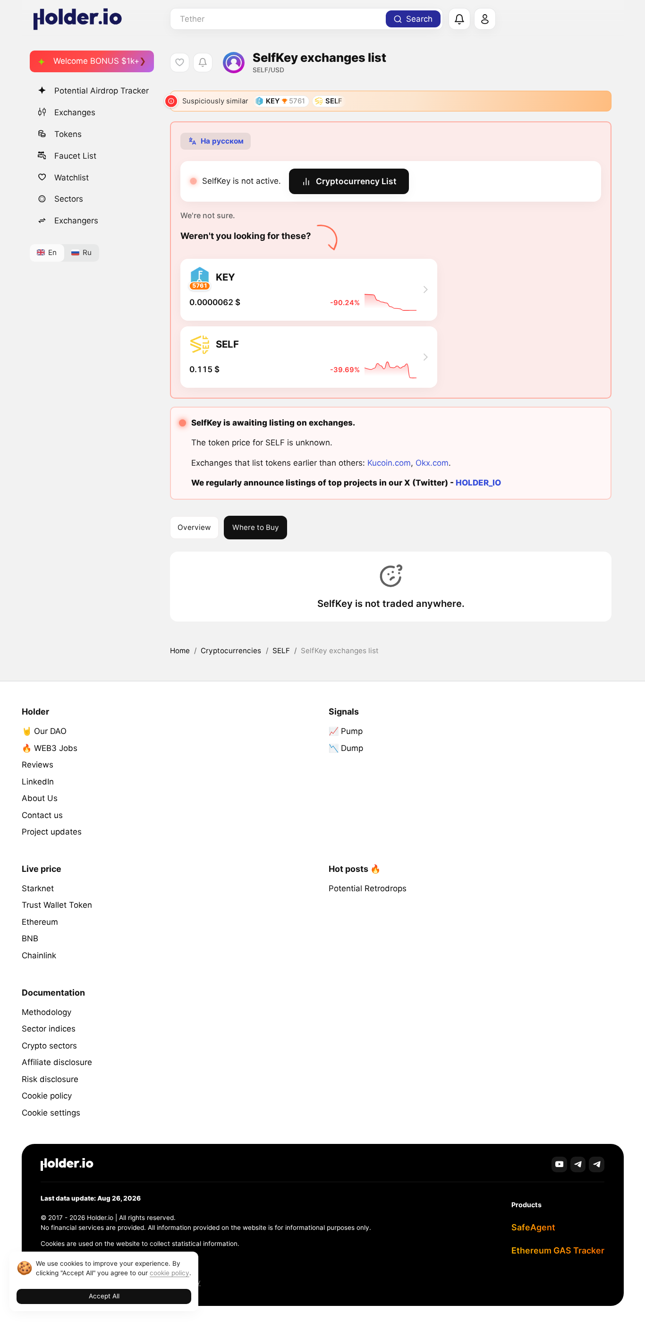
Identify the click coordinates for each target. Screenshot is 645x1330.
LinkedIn (38, 781)
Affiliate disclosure (57, 1062)
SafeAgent (533, 1227)
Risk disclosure (50, 1079)
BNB (30, 938)
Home (180, 650)
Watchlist (71, 177)
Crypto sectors (49, 1045)
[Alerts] (459, 19)
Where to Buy (255, 527)
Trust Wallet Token (57, 905)
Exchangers (76, 220)
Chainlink (39, 955)
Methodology (46, 1012)
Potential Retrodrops (368, 888)
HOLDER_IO (478, 482)
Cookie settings (51, 1112)
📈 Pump (346, 731)
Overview (194, 527)
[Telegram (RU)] (596, 1164)
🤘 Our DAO (44, 731)
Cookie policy (47, 1095)
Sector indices (49, 1028)
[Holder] (67, 1164)
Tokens (68, 133)
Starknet (38, 888)
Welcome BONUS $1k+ (96, 61)
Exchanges (74, 112)
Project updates (52, 831)
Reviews (37, 764)
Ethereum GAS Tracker (557, 1250)
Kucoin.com (389, 463)
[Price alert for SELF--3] (202, 62)
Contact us (42, 815)
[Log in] (485, 19)
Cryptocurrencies (231, 650)
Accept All (104, 1296)
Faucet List (75, 155)
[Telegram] (578, 1164)
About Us (40, 798)
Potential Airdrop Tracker (101, 90)
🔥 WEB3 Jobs (49, 748)
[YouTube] (559, 1164)
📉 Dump (346, 748)
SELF (281, 650)
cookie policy (169, 1273)
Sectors (68, 199)
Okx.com (432, 463)
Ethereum (40, 922)
